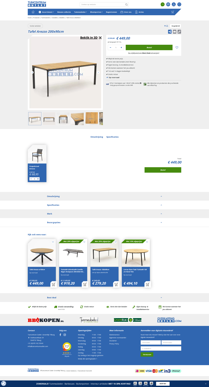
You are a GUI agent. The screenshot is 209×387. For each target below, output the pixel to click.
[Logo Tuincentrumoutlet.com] (37, 4)
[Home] (33, 12)
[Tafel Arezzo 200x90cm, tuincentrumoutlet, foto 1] (65, 72)
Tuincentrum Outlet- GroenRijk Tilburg (41, 335)
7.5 (162, 4)
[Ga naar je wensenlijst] (180, 4)
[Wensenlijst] (179, 4)
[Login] (174, 4)
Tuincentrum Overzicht (85, 371)
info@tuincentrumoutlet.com (38, 346)
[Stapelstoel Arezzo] (37, 154)
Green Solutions (71, 371)
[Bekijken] (173, 12)
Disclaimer (113, 341)
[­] (60, 334)
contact (168, 4)
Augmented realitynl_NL (91, 38)
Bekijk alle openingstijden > (87, 359)
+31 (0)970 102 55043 (35, 343)
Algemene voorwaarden (117, 338)
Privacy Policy (114, 344)
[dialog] (3, 383)
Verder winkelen (35, 26)
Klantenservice (114, 335)
